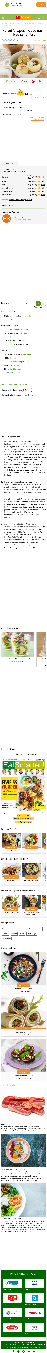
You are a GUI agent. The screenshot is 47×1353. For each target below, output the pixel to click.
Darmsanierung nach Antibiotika (13, 1169)
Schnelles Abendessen (23, 989)
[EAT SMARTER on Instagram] (23, 1351)
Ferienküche (29, 929)
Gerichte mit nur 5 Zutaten (24, 1075)
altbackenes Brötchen (19, 329)
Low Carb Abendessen (31, 851)
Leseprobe (5, 813)
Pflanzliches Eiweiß (31, 880)
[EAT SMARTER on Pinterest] (18, 1351)
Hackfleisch (24, 333)
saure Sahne (15, 372)
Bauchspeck (26, 354)
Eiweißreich (11, 880)
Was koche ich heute (11, 912)
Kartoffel (6, 390)
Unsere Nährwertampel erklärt (20, 200)
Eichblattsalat (15, 369)
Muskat (13, 361)
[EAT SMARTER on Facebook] (13, 1351)
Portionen (38, 307)
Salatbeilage (31, 934)
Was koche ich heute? (24, 1032)
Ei (10, 337)
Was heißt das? (37, 97)
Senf (24, 340)
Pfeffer (12, 344)
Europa (19, 929)
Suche (39, 18)
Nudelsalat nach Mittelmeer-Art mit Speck (17, 659)
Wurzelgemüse (7, 929)
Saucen (14, 934)
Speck (3, 1124)
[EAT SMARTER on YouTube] (33, 1351)
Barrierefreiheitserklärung (17, 1347)
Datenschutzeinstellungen (14, 1345)
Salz (11, 319)
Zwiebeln (13, 358)
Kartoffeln (28, 316)
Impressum (17, 1342)
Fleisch (39, 929)
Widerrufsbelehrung (35, 1345)
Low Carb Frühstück (11, 851)
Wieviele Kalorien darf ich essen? (37, 118)
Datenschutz (29, 1342)
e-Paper (43, 813)
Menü (3, 18)
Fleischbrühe (15, 365)
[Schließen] (1, 4)
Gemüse (5, 934)
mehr (43, 177)
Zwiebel (28, 390)
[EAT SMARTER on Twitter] (28, 1351)
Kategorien (35, 1347)
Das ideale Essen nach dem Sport (13, 1218)
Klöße (22, 934)
